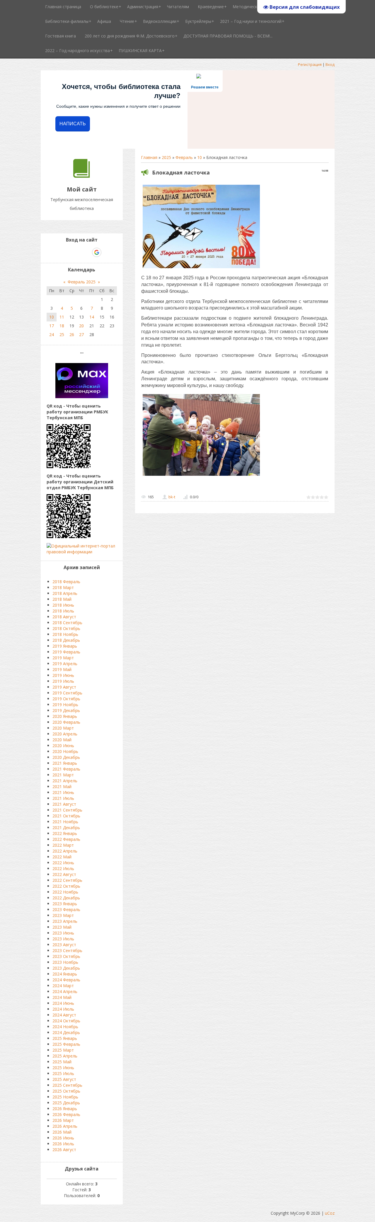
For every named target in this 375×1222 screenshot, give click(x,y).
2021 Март (63, 775)
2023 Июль (63, 939)
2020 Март (63, 728)
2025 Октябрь (66, 1091)
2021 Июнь (63, 792)
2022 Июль (63, 868)
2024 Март (63, 985)
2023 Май (61, 927)
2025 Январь (64, 1038)
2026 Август (64, 1149)
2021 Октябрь (66, 816)
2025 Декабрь (66, 1102)
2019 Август (64, 687)
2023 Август (64, 944)
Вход (330, 64)
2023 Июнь (63, 933)
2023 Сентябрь (67, 950)
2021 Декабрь (66, 827)
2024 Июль (63, 1009)
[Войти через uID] (56, 252)
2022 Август (64, 874)
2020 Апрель (64, 734)
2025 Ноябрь (65, 1097)
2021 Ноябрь (65, 821)
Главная (149, 157)
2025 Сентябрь (67, 1085)
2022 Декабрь (66, 898)
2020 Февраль (66, 722)
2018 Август (64, 616)
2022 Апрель (64, 851)
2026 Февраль (66, 1114)
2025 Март (63, 1050)
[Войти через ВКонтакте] (66, 252)
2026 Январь (64, 1108)
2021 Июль (63, 798)
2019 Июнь (63, 675)
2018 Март (63, 587)
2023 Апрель (64, 921)
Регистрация (310, 64)
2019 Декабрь (66, 710)
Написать (72, 123)
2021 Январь (64, 763)
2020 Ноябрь (65, 751)
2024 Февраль (66, 980)
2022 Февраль (66, 839)
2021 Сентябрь (67, 810)
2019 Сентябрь (67, 693)
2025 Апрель (64, 1056)
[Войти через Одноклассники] (107, 252)
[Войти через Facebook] (76, 252)
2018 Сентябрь (67, 622)
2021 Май (61, 786)
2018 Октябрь (66, 628)
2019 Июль (63, 681)
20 (81, 325)
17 (51, 325)
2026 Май (61, 1132)
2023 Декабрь (66, 968)
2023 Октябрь (66, 956)
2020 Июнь (63, 745)
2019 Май (61, 669)
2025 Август (64, 1079)
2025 (166, 157)
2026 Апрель (64, 1126)
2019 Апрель (64, 663)
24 (51, 334)
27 (81, 334)
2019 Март (63, 657)
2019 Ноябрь (65, 704)
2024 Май (61, 997)
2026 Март (63, 1120)
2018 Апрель (64, 593)
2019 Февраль (66, 652)
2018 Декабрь (66, 640)
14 (91, 317)
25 (61, 334)
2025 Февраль (66, 1044)
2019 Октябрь (66, 698)
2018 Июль (63, 611)
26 (71, 334)
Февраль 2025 (82, 282)
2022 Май (61, 857)
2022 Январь (64, 833)
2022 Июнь (63, 862)
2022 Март (63, 845)
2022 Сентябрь (67, 880)
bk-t (171, 496)
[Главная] (81, 176)
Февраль (184, 157)
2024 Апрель (64, 991)
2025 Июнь (63, 1067)
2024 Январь (64, 974)
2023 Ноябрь (65, 962)
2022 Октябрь (66, 886)
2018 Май (61, 599)
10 (199, 157)
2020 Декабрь (66, 757)
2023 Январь (64, 903)
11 (61, 317)
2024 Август (64, 1015)
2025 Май (61, 1061)
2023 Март (63, 915)
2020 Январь (64, 716)
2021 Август (64, 804)
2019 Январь (64, 646)
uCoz (330, 1213)
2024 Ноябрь (65, 1026)
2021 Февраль (66, 769)
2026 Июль (63, 1143)
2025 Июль (63, 1073)
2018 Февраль (66, 581)
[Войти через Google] (96, 252)
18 (61, 325)
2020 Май (61, 739)
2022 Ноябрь (65, 892)
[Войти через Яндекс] (86, 252)
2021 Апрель (64, 780)
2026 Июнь (63, 1138)
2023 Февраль (66, 909)
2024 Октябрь (66, 1021)
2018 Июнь (63, 605)
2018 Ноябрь (65, 634)
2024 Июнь (63, 1003)
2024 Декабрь (66, 1032)
